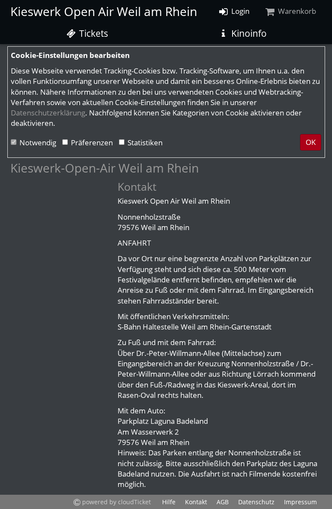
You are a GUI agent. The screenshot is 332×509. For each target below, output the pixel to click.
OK (311, 142)
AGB (223, 502)
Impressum (300, 502)
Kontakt (196, 502)
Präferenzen (92, 142)
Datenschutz (256, 502)
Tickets (92, 33)
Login (239, 11)
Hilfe (169, 502)
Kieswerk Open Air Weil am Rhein (103, 11)
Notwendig (37, 142)
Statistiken (145, 142)
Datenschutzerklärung (48, 113)
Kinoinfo (248, 33)
